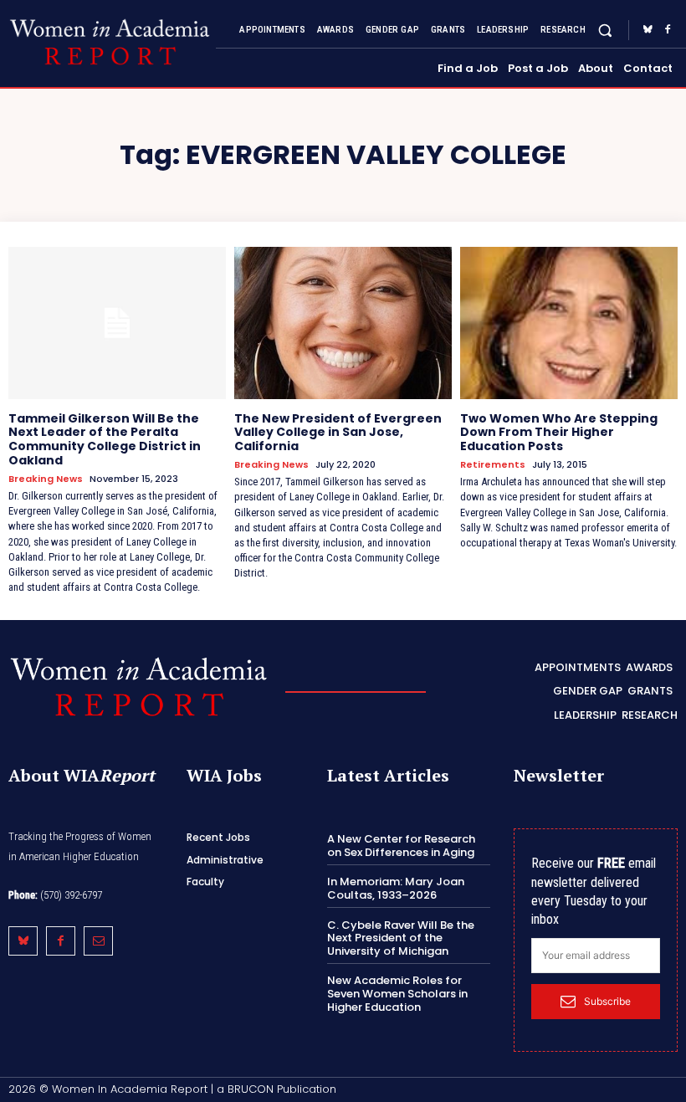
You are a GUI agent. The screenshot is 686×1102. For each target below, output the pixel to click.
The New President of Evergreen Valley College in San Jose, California (338, 432)
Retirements (492, 464)
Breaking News (45, 479)
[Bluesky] (647, 30)
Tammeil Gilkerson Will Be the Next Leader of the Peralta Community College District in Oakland (104, 439)
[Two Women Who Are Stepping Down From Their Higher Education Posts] (569, 323)
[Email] (98, 941)
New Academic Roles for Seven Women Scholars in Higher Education (397, 993)
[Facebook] (668, 30)
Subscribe (607, 1001)
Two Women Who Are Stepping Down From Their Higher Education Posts (559, 432)
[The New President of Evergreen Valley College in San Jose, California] (343, 323)
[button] (605, 30)
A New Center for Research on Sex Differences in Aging (401, 845)
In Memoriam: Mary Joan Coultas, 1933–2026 (395, 888)
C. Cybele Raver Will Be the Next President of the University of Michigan (400, 938)
